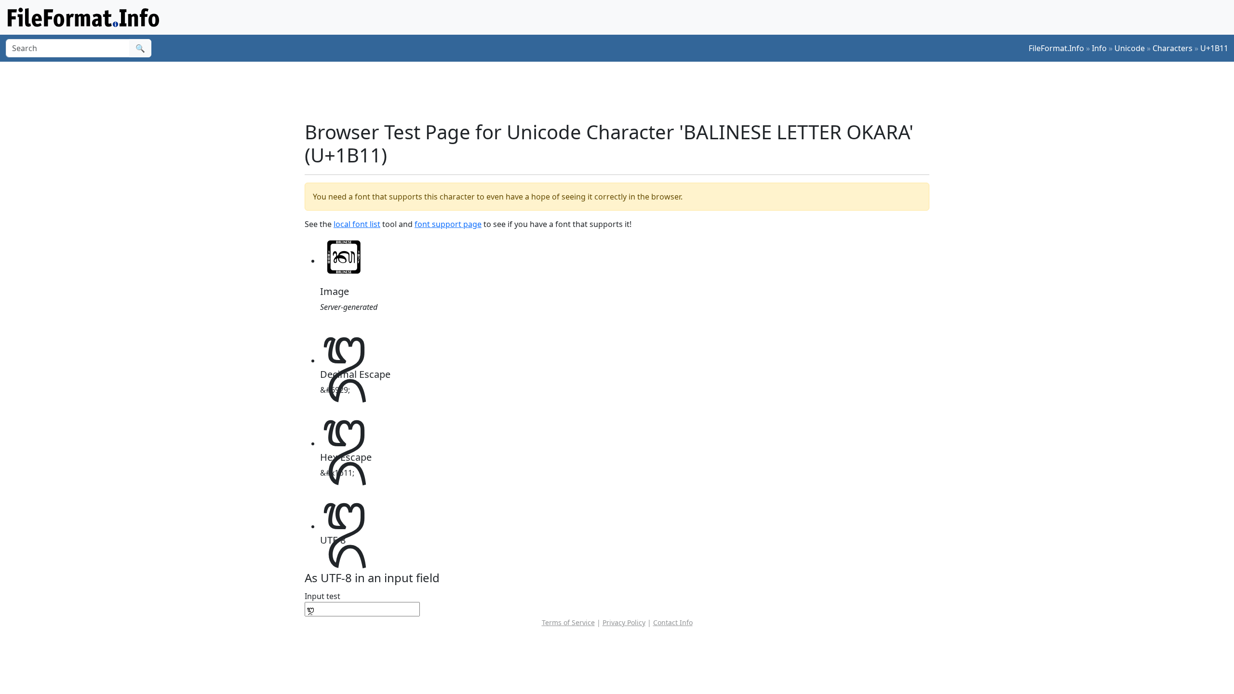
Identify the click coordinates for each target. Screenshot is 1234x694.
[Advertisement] (622, 91)
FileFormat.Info (1056, 48)
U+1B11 (1214, 48)
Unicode (1129, 48)
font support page (448, 224)
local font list (357, 224)
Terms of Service (568, 622)
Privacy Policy (624, 622)
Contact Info (673, 622)
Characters (1173, 48)
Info (1099, 48)
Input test (322, 596)
